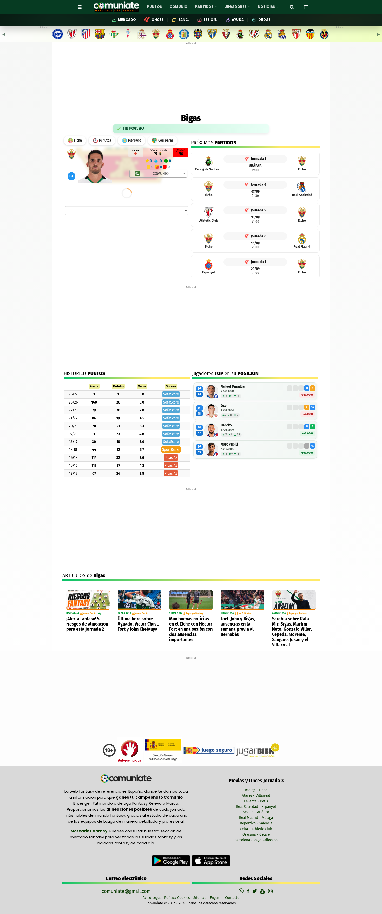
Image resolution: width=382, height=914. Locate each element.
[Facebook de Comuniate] (249, 891)
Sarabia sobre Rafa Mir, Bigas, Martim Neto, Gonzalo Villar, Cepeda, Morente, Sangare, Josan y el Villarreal (292, 632)
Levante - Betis (256, 801)
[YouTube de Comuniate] (263, 891)
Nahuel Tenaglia (233, 386)
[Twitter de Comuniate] (255, 891)
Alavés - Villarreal (256, 795)
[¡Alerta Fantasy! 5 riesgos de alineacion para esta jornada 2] (88, 600)
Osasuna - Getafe (256, 834)
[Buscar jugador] (292, 7)
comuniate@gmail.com (126, 891)
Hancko (226, 425)
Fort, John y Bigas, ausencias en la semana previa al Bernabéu (238, 626)
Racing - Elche (256, 790)
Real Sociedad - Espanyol (256, 806)
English (215, 897)
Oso (224, 406)
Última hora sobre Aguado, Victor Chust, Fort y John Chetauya (138, 624)
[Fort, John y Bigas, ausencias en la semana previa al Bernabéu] (242, 600)
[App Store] (211, 860)
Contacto (232, 897)
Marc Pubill (229, 444)
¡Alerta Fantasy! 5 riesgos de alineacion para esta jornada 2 (87, 624)
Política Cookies (177, 897)
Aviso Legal (152, 897)
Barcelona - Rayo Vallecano (256, 840)
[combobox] (158, 174)
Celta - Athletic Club (256, 828)
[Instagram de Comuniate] (270, 891)
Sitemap (199, 897)
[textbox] (159, 173)
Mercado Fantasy (88, 831)
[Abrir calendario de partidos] (306, 7)
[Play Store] (172, 860)
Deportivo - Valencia (256, 823)
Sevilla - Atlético (256, 812)
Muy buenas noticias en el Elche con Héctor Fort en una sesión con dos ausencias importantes (191, 629)
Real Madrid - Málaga (256, 817)
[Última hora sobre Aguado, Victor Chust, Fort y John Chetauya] (139, 600)
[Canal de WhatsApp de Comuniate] (242, 891)
